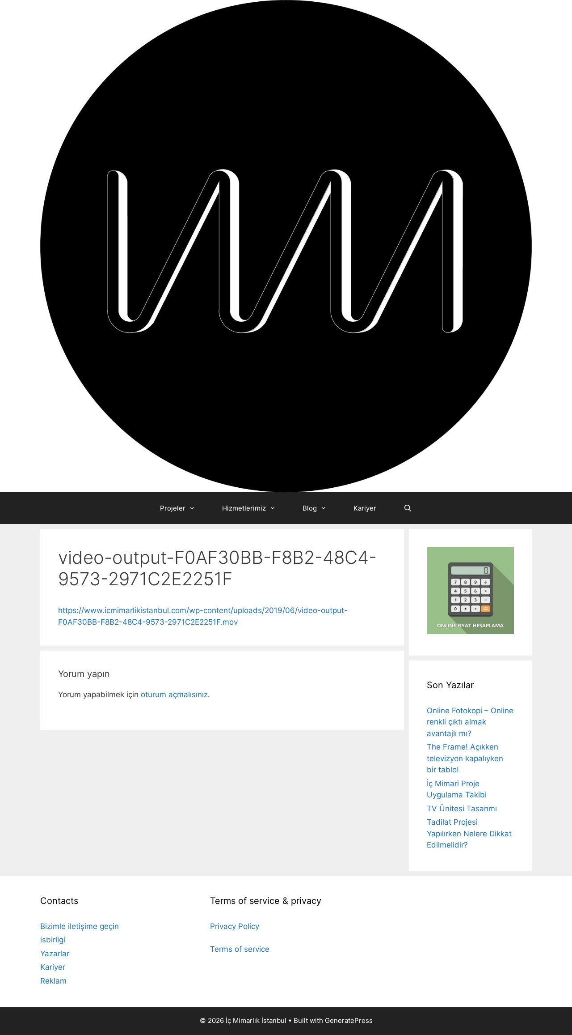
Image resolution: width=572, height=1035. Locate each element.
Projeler (172, 508)
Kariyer (364, 508)
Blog (310, 508)
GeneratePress (349, 1020)
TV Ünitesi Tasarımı (462, 808)
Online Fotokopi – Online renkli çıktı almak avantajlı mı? (470, 722)
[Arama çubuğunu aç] (407, 508)
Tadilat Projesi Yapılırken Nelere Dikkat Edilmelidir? (469, 833)
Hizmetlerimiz (244, 508)
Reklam (53, 980)
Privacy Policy (234, 926)
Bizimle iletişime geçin (79, 926)
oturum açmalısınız (174, 694)
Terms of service (239, 949)
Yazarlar (54, 953)
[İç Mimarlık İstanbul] (286, 245)
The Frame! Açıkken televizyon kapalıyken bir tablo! (465, 758)
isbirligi (52, 939)
